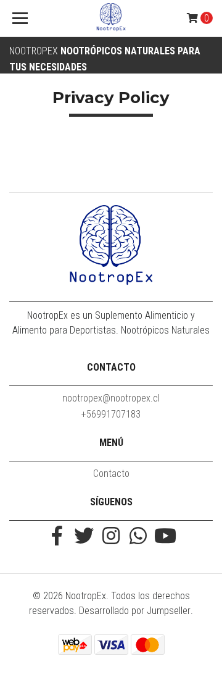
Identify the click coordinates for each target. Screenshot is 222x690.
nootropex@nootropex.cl (111, 398)
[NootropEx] (111, 18)
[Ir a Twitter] (84, 537)
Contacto (111, 473)
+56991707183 (111, 414)
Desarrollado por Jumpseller (135, 610)
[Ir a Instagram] (111, 537)
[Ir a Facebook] (56, 537)
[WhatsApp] (138, 537)
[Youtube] (165, 537)
